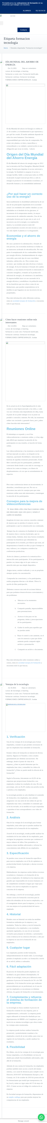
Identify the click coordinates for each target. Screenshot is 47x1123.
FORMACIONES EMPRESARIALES (18, 80)
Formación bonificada (30, 74)
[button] (1, 23)
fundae (34, 80)
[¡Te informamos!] (41, 1117)
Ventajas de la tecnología (17, 684)
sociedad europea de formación (24, 301)
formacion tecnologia (27, 77)
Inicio (6, 48)
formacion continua (12, 77)
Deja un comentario (29, 68)
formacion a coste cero (13, 74)
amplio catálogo (14, 1097)
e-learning (24, 71)
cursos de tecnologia (12, 71)
